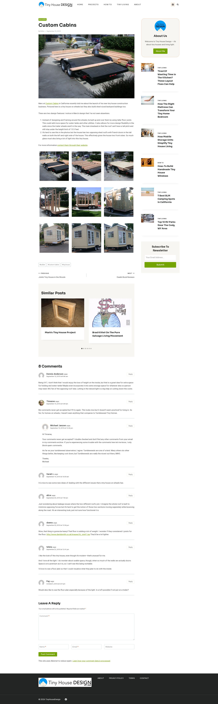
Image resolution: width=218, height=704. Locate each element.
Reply (131, 374)
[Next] (128, 322)
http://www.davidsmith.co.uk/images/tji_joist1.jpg (68, 534)
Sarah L (50, 474)
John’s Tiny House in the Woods (51, 275)
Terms (132, 678)
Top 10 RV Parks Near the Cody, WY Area (166, 225)
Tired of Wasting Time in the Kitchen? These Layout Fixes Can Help (167, 77)
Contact (144, 678)
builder (42, 265)
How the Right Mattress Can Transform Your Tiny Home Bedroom (166, 110)
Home (80, 4)
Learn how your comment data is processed (91, 660)
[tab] (81, 348)
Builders (42, 19)
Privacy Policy (116, 678)
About (137, 4)
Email (75, 647)
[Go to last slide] (45, 322)
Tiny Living (123, 4)
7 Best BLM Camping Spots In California (166, 199)
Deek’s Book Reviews (125, 275)
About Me (160, 51)
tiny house (66, 265)
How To (108, 4)
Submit (160, 265)
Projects (93, 4)
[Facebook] (173, 4)
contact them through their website (72, 145)
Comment (44, 616)
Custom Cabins (51, 103)
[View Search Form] (178, 4)
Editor (42, 31)
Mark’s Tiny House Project (60, 332)
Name (43, 647)
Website (108, 647)
